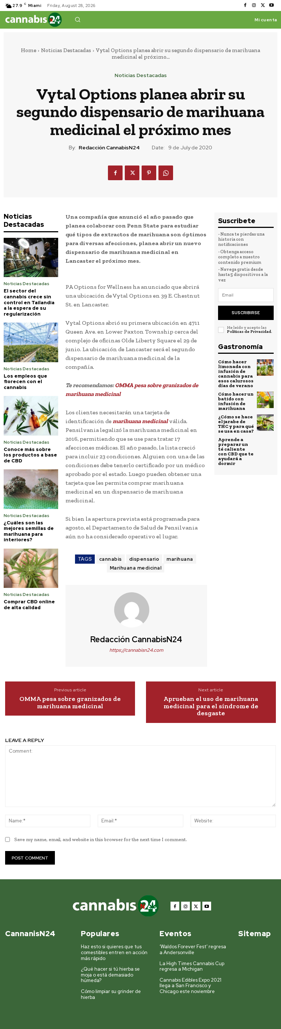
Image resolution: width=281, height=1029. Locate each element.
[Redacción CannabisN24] (136, 610)
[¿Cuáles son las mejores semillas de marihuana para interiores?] (31, 489)
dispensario (144, 559)
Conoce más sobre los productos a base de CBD (30, 455)
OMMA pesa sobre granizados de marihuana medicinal (70, 702)
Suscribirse (246, 312)
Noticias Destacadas (66, 50)
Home (28, 50)
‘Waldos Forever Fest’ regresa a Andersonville (193, 949)
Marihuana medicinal (136, 568)
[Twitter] (262, 5)
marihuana (179, 559)
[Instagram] (254, 5)
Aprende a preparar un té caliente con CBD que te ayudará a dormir (236, 451)
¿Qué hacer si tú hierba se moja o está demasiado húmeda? (110, 974)
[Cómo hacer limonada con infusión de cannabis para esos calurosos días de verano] (265, 367)
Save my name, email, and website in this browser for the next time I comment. (100, 839)
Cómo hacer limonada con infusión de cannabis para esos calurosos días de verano (236, 373)
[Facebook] (245, 5)
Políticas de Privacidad (249, 331)
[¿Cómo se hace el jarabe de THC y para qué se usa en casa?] (265, 422)
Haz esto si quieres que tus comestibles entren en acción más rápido (114, 952)
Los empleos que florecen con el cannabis (25, 381)
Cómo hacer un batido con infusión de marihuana (236, 401)
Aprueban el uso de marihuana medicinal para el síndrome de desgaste (211, 706)
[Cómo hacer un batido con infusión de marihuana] (265, 400)
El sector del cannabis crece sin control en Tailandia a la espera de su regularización (29, 302)
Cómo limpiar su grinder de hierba (111, 994)
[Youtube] (271, 5)
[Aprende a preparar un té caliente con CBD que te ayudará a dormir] (265, 445)
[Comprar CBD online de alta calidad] (31, 568)
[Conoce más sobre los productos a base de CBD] (31, 415)
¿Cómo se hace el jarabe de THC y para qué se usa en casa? (236, 424)
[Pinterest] (149, 173)
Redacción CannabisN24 (109, 148)
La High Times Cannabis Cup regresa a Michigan (192, 966)
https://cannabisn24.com (136, 650)
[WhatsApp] (165, 173)
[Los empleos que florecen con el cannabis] (31, 342)
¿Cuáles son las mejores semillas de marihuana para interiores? (29, 531)
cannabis (110, 559)
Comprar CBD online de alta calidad (29, 605)
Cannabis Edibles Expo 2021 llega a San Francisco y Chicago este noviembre (190, 986)
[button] (77, 19)
